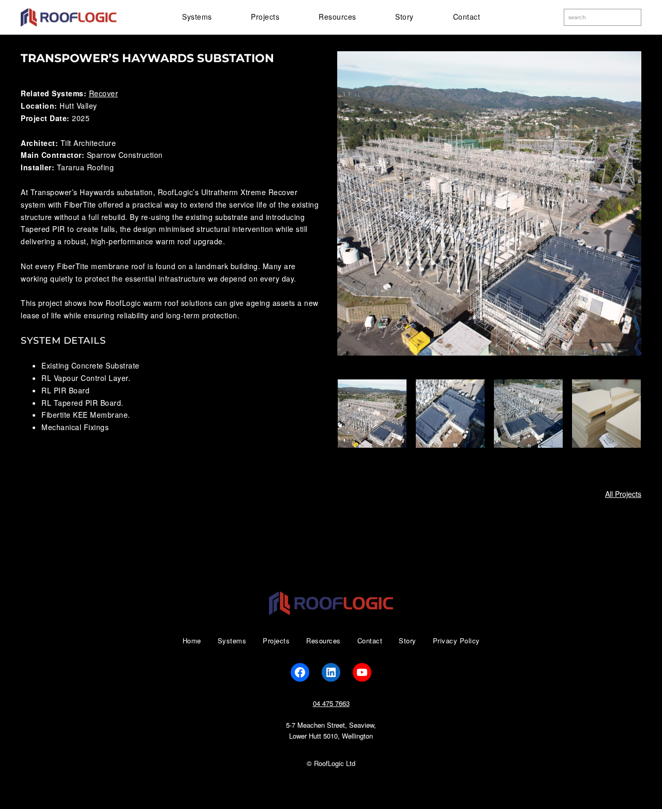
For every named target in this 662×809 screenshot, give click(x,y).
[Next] (619, 413)
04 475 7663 (331, 703)
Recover (103, 93)
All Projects (623, 494)
